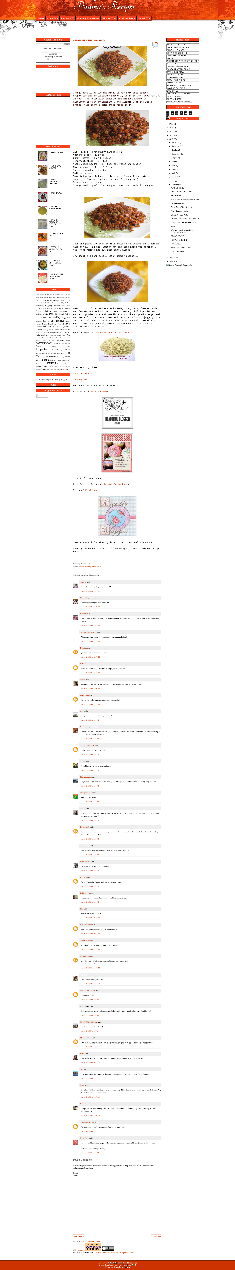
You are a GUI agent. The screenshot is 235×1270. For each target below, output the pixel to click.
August (174, 158)
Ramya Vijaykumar (87, 727)
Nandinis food (85, 956)
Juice (61, 332)
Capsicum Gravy (82, 373)
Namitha (83, 648)
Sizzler (38, 360)
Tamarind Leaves (41, 366)
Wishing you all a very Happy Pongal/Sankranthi (182, 231)
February (174, 181)
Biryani (63, 303)
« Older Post (156, 1236)
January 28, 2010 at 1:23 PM (90, 739)
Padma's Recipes (104, 6)
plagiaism (51, 340)
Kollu (38, 335)
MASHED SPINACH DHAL (55, 208)
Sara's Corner (99, 391)
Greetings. (46, 330)
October (174, 150)
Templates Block (129, 1265)
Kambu (67, 332)
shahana (83, 582)
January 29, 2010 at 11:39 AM (90, 1116)
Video (66, 369)
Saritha (82, 808)
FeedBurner (58, 56)
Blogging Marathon (52, 305)
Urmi (82, 1103)
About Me (52, 18)
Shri (81, 909)
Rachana (83, 613)
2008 (171, 261)
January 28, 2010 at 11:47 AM (90, 591)
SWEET (51, 363)
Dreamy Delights (114, 484)
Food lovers (92, 490)
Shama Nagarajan (86, 598)
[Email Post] (88, 563)
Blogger (64, 379)
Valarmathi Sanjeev (87, 1122)
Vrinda (82, 761)
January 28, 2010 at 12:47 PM (90, 673)
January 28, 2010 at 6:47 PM (90, 870)
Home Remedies (60, 329)
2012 (171, 132)
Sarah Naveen (85, 861)
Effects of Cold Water (179, 215)
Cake (47, 308)
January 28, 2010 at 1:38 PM (90, 754)
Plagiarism (60, 340)
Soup (51, 360)
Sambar (52, 356)
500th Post (58, 297)
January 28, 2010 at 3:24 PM (90, 839)
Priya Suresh (84, 827)
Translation (62, 367)
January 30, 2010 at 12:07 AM (90, 1131)
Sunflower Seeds (41, 364)
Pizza (44, 340)
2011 (171, 135)
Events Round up (49, 324)
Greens (39, 329)
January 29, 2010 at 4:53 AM (90, 1015)
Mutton (59, 335)
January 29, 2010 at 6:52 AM (90, 1031)
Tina (82, 974)
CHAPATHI (58, 308)
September (175, 154)
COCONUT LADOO (178, 252)
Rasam (38, 346)
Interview (39, 332)
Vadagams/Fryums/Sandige (55, 369)
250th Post (60, 295)
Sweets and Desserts (63, 364)
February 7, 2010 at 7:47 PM (90, 1153)
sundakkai (67, 360)
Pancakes (63, 338)
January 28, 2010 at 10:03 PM (90, 918)
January (174, 185)
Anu (82, 711)
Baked (43, 303)
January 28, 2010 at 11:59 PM (90, 968)
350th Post (39, 297)
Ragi (68, 343)
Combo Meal (57, 311)
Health (51, 329)
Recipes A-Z (67, 18)
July (173, 162)
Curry (45, 313)
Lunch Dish (45, 335)
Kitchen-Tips (109, 18)
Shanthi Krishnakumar (88, 1022)
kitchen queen (85, 777)
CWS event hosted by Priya (112, 332)
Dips (56, 314)
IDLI (68, 329)
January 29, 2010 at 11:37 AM (90, 1097)
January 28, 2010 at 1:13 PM (90, 720)
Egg (44, 321)
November (175, 146)
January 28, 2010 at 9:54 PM (90, 886)
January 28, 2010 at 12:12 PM (90, 625)
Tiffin (50, 366)
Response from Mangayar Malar (46, 353)
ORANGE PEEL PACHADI (89, 40)
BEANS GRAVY (177, 236)
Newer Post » (79, 1236)
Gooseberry (60, 327)
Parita (82, 1053)
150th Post (46, 295)
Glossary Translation (88, 18)
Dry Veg (61, 317)
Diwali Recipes (64, 314)
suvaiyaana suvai (86, 792)
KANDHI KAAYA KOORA (181, 248)
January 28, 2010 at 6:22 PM (90, 855)
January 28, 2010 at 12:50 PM (90, 688)
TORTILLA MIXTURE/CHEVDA (55, 249)
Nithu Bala (84, 1138)
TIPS (56, 366)
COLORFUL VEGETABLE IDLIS (184, 223)
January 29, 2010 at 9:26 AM (90, 1047)
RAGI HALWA (56, 193)
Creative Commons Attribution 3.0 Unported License (114, 1252)
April (173, 173)
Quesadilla (56, 343)
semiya (63, 357)
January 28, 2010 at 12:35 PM (90, 641)
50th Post (64, 297)
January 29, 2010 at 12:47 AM (90, 984)
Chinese (39, 311)
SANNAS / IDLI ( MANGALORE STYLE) (56, 276)
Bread (38, 308)
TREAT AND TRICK (88, 632)
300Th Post (66, 295)
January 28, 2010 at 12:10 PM (90, 607)
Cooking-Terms (127, 18)
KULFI (173, 226)
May (173, 169)
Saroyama (126, 1267)
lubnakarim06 (85, 695)
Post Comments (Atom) (91, 1241)
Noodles (45, 337)
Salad (47, 356)
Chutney (47, 310)
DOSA (39, 317)
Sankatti (57, 357)
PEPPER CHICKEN (179, 240)
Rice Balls (60, 353)
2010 (171, 139)
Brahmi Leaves (65, 306)
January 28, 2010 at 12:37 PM (90, 657)
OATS (52, 338)
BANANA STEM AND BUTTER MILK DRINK (55, 223)
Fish (48, 327)
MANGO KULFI (57, 152)
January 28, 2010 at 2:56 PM (90, 820)
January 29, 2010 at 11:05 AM (90, 1078)
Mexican (53, 335)
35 (156, 43)
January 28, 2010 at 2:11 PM (90, 770)
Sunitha (83, 679)
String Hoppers (59, 360)
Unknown (84, 877)
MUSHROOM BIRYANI (55, 167)
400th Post (45, 297)
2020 (171, 124)
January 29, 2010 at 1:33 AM (90, 999)
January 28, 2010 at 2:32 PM (90, 786)
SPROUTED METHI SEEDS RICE (55, 263)
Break (43, 308)
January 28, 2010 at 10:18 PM (90, 933)
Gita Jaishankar (86, 924)
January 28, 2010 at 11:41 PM (90, 949)
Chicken (67, 308)
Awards (56, 299)
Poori (68, 340)
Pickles (38, 340)
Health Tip (144, 18)
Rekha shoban (85, 893)
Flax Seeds (53, 327)
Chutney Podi (81, 379)
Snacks (45, 360)
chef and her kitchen (87, 990)
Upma (43, 369)
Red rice (67, 349)
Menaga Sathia (85, 1038)
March (173, 177)
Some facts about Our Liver (182, 207)
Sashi (82, 1085)
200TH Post (53, 295)
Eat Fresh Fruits (177, 203)
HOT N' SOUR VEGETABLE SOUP (185, 200)
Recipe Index (61, 346)
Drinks (44, 317)
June (173, 166)
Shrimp (67, 356)
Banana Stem (56, 303)
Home (41, 18)
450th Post (52, 297)
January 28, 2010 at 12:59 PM (90, 704)
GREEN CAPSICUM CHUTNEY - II (54, 182)
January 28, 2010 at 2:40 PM (90, 802)
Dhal (51, 313)
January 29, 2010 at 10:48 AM (90, 1062)
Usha (82, 663)
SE (81, 1069)
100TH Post (39, 295)
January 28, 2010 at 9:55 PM (90, 902)
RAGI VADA (176, 244)
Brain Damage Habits (179, 211)
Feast (59, 324)
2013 (171, 128)
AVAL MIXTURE (177, 188)
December (175, 142)
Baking (49, 303)
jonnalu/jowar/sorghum (51, 332)
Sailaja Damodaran (87, 745)
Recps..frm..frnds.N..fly (49, 349)
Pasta (68, 338)
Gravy (67, 326)
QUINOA (63, 343)
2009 (171, 258)
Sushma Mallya (86, 940)
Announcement (47, 300)
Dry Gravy (52, 317)
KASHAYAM (176, 196)
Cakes (51, 308)
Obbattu (57, 338)
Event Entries (56, 320)
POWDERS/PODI (44, 343)
